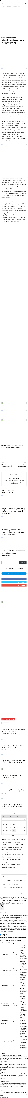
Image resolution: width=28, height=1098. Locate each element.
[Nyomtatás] (23, 48)
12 (10, 824)
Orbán (3, 447)
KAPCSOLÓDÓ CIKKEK (8, 490)
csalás (2, 842)
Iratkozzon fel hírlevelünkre (14, 573)
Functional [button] (2, 1052)
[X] (6, 48)
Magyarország (10, 6)
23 (24, 827)
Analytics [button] (2, 1070)
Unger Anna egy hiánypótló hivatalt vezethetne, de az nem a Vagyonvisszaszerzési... (13, 731)
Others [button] (2, 1089)
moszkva (21, 445)
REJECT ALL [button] (13, 903)
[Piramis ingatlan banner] (14, 404)
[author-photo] (14, 476)
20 (14, 827)
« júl (13, 835)
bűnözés (21, 839)
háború (3, 849)
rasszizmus (11, 862)
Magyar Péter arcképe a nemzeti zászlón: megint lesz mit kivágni (11, 805)
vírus (14, 867)
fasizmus (20, 844)
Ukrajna (18, 864)
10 (3, 824)
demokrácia (8, 842)
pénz (7, 862)
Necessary (4, 934)
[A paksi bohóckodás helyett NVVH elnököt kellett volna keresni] (14, 741)
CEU (25, 839)
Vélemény (10, 867)
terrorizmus (18, 447)
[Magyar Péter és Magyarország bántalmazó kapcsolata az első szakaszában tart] (14, 500)
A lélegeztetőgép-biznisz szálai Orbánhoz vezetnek (11, 776)
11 (7, 824)
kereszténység (4, 852)
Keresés (3, 560)
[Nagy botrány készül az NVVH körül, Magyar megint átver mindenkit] (14, 756)
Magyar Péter (18, 854)
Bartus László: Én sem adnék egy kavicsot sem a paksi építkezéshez (13, 553)
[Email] (20, 48)
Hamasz (8, 445)
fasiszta (13, 844)
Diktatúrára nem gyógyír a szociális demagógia (7, 465)
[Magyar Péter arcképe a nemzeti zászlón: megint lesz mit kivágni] (14, 800)
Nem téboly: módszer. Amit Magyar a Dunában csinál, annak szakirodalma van (13, 532)
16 (24, 824)
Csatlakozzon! (21, 582)
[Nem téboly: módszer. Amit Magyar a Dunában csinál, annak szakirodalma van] (14, 521)
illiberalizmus (9, 849)
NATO (23, 854)
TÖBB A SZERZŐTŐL (8, 492)
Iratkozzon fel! (21, 585)
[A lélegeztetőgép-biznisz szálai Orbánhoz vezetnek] (14, 770)
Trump (12, 864)
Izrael (16, 445)
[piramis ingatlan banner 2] (14, 159)
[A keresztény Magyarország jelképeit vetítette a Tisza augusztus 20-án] (14, 785)
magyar (3, 854)
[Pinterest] (9, 48)
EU (9, 844)
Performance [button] (3, 1061)
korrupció (11, 852)
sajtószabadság (18, 862)
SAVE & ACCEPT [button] (4, 1097)
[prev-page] (2, 558)
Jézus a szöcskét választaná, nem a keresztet (22, 466)
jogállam (14, 849)
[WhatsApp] (13, 48)
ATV (17, 839)
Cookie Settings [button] (4, 903)
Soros (23, 862)
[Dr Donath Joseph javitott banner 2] (14, 420)
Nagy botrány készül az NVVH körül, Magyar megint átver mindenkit (13, 761)
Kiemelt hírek (17, 6)
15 (21, 824)
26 (10, 830)
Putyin (12, 447)
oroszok (8, 447)
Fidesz (3, 847)
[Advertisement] (14, 22)
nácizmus (8, 857)
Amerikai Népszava (7, 45)
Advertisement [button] (4, 1080)
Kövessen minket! (21, 579)
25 (7, 830)
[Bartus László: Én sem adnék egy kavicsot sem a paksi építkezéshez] (14, 542)
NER (3, 857)
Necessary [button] (3, 932)
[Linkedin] (16, 48)
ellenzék (4, 844)
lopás (16, 852)
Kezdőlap (3, 6)
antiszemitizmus (11, 839)
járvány (19, 849)
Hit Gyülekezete (17, 847)
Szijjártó (7, 864)
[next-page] (3, 558)
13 (14, 824)
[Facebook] (2, 48)
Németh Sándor (16, 857)
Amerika (3, 839)
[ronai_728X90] (14, 69)
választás (4, 867)
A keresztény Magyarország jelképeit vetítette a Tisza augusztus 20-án (13, 791)
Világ (14, 37)
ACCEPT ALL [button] (20, 903)
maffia (20, 852)
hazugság (9, 847)
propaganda (18, 860)
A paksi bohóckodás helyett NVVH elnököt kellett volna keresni (12, 747)
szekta (3, 864)
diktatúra (16, 842)
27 (14, 830)
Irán (12, 445)
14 (17, 824)
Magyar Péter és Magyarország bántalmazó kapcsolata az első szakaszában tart (13, 511)
